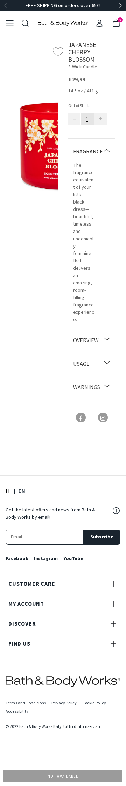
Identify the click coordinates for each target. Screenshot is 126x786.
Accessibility (17, 712)
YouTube (73, 558)
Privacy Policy (64, 703)
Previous (5, 5)
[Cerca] (25, 23)
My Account (26, 604)
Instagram (46, 558)
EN (21, 491)
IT (8, 491)
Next (120, 5)
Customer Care (31, 584)
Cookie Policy (94, 703)
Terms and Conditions (26, 703)
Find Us (19, 644)
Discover (22, 624)
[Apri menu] (10, 23)
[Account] (99, 23)
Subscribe (101, 536)
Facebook (17, 558)
